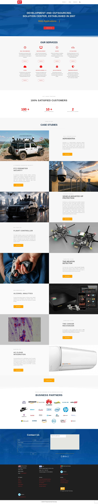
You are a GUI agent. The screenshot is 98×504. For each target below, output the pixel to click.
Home (19, 479)
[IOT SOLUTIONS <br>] (73, 47)
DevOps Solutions (42, 486)
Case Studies (20, 484)
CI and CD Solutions (64, 482)
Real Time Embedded (25, 51)
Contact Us (20, 486)
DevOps (57, 51)
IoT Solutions (41, 482)
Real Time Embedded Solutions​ (45, 479)
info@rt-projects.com (64, 474)
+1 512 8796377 (23, 473)
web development (41, 51)
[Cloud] (25, 66)
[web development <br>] (41, 47)
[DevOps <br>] (57, 47)
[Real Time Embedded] (25, 47)
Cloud (25, 70)
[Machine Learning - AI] (41, 66)
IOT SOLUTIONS (73, 51)
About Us (19, 482)
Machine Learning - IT (43, 484)
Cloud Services (63, 479)
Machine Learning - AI (41, 70)
